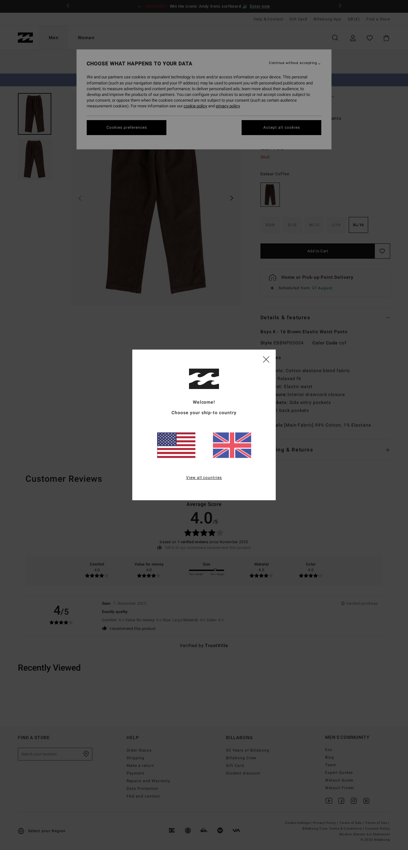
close (266, 359)
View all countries (204, 478)
